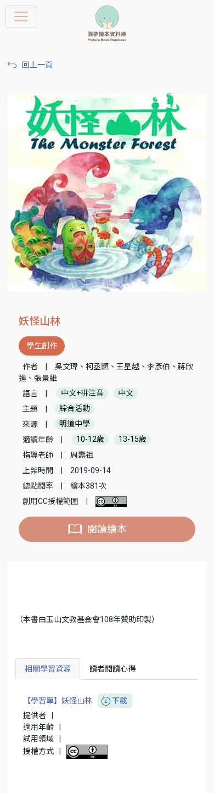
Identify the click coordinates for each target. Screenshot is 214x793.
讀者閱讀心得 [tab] (112, 668)
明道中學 (74, 424)
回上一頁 (37, 64)
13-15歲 (133, 439)
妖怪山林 (39, 321)
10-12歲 (90, 439)
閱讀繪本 (107, 529)
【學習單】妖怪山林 (75, 700)
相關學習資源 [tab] (48, 668)
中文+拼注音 (82, 393)
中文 (125, 393)
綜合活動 (74, 408)
